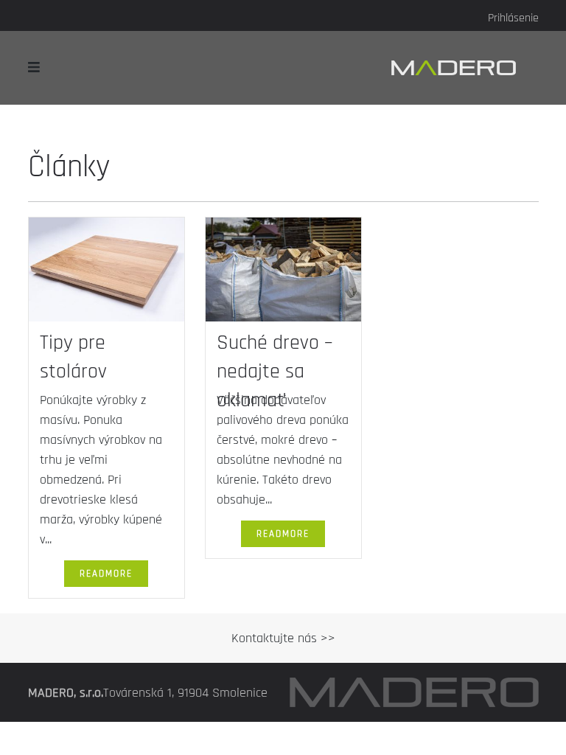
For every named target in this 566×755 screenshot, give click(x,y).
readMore (106, 574)
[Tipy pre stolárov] (106, 272)
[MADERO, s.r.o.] (465, 67)
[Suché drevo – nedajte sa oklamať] (283, 272)
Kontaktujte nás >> (283, 638)
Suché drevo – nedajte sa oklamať (274, 372)
